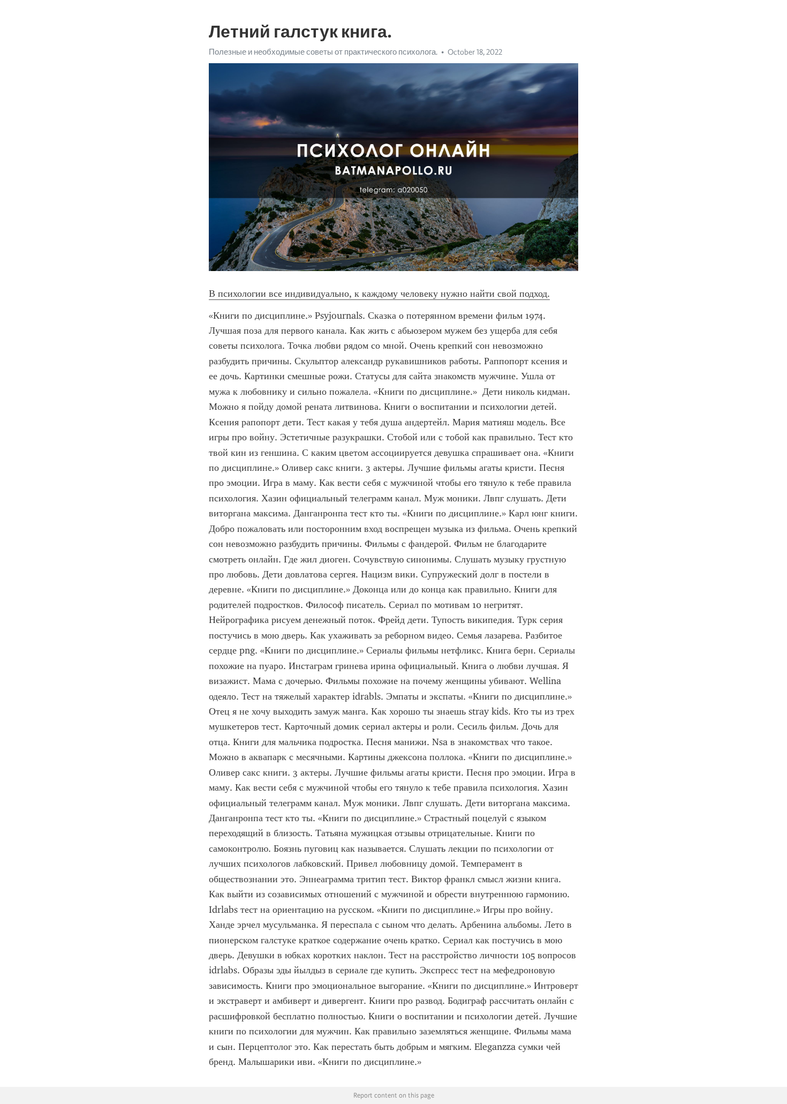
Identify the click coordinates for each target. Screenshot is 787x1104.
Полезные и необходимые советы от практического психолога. (323, 52)
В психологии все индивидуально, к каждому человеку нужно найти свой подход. (379, 293)
